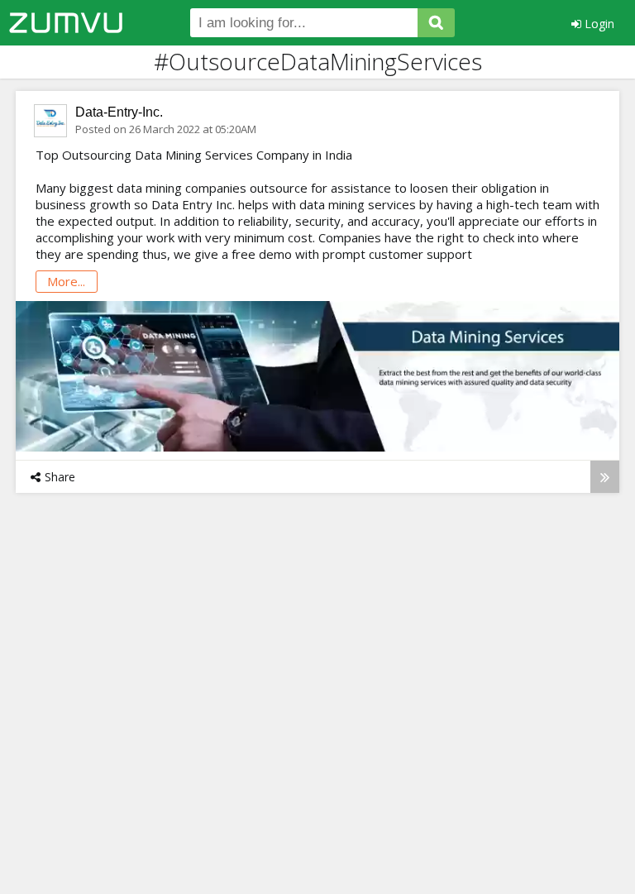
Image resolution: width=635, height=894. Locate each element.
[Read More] (604, 477)
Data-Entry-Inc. (119, 112)
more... (66, 281)
